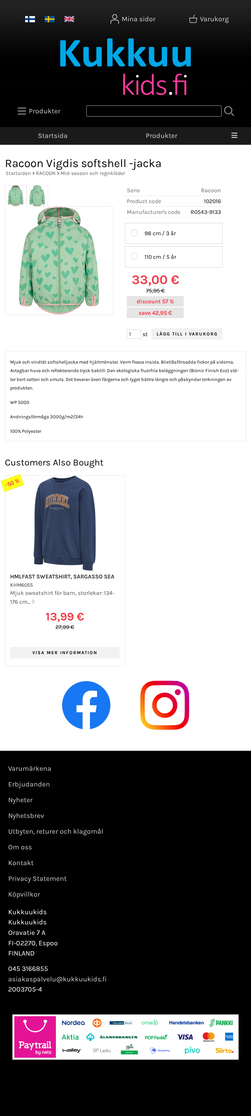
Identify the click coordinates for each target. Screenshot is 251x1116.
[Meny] (234, 136)
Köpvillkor (24, 894)
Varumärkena (29, 768)
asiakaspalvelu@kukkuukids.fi (57, 979)
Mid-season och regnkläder (92, 173)
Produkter (161, 136)
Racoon (211, 190)
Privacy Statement (37, 878)
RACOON (46, 173)
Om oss (20, 847)
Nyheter (20, 800)
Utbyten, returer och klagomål (55, 831)
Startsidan (18, 173)
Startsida (53, 136)
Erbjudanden (29, 784)
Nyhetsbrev (26, 816)
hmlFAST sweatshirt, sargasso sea (62, 576)
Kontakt (21, 863)
